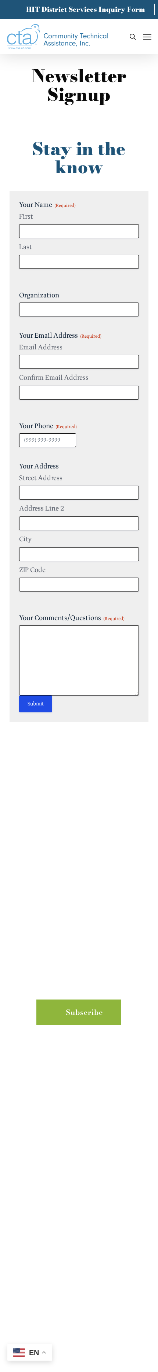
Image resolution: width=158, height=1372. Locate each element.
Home (19, 1046)
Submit (36, 704)
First (26, 217)
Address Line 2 (41, 508)
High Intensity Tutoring (45, 1081)
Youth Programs (33, 1069)
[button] (147, 36)
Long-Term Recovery (41, 1104)
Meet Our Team (32, 1116)
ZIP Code (32, 570)
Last (25, 247)
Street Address (40, 478)
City (25, 539)
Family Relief (29, 1093)
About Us (24, 1058)
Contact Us (26, 1128)
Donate (20, 1140)
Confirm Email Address (54, 378)
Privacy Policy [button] (79, 1248)
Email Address (40, 347)
